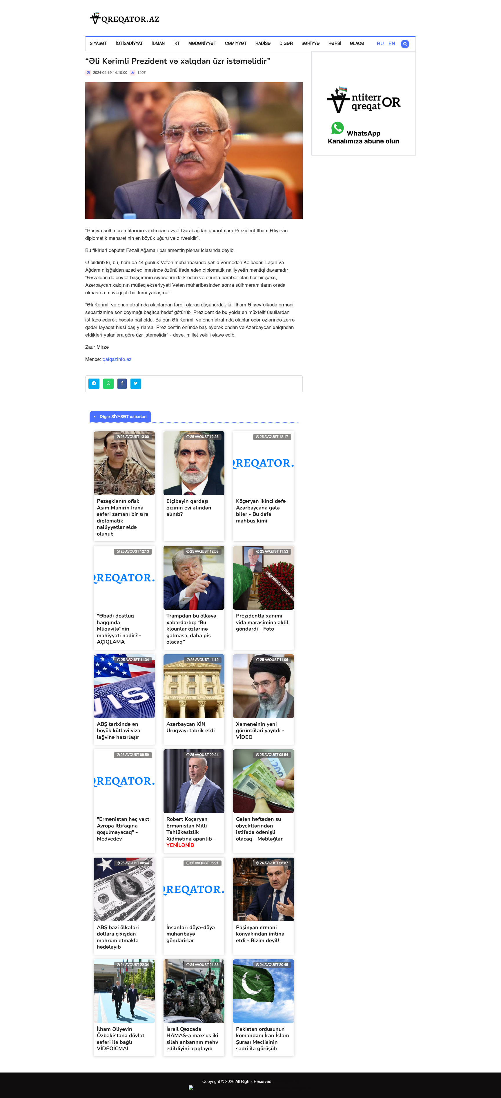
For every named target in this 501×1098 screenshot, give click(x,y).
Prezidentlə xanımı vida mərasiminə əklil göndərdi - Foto (262, 622)
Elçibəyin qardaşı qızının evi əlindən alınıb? (188, 508)
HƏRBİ (334, 44)
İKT (176, 44)
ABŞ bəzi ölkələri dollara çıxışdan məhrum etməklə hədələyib (118, 937)
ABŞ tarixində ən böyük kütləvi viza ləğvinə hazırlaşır (118, 731)
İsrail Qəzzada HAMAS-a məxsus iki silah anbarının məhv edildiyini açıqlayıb (192, 1039)
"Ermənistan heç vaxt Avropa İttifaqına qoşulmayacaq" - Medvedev (123, 829)
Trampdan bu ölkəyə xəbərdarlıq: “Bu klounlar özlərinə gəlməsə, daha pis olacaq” (191, 628)
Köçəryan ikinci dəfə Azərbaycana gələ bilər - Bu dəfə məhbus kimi (261, 511)
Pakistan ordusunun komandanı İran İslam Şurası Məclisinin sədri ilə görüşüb (262, 1039)
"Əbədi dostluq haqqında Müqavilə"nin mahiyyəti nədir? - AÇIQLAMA (119, 628)
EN (392, 44)
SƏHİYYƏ (311, 44)
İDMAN (158, 44)
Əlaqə (357, 44)
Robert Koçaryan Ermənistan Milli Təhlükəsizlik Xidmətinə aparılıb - (191, 832)
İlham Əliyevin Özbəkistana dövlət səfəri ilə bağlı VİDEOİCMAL (120, 1039)
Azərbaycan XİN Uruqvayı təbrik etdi (190, 727)
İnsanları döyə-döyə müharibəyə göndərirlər (190, 934)
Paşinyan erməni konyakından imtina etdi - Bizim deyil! (260, 934)
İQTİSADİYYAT (129, 44)
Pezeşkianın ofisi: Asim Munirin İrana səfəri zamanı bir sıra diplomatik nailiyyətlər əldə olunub (122, 517)
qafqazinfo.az (117, 359)
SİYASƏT (98, 44)
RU (380, 44)
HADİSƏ (263, 44)
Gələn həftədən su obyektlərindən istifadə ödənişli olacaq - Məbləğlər (259, 829)
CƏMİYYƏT (236, 44)
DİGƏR (286, 44)
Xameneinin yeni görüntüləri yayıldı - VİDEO (260, 731)
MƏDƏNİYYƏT (202, 44)
